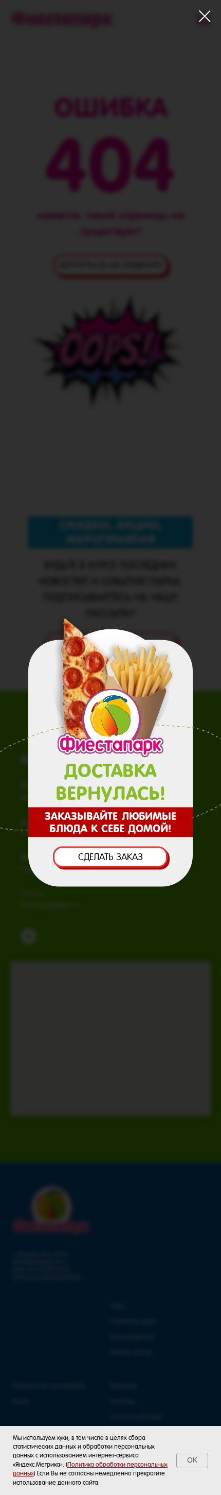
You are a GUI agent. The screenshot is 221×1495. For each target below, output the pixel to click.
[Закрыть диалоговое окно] (205, 16)
